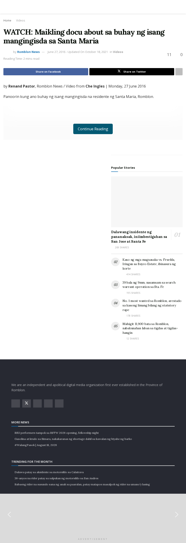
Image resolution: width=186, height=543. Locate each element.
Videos (20, 20)
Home (7, 20)
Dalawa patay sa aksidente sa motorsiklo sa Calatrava (49, 472)
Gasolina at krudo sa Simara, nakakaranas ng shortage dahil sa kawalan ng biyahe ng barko (73, 439)
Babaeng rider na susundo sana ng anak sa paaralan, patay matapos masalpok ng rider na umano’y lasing (82, 484)
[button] (9, 514)
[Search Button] (173, 7)
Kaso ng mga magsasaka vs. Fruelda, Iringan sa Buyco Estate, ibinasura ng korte (149, 264)
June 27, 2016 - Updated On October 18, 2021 (78, 52)
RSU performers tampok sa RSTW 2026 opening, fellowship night (57, 432)
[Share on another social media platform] (179, 71)
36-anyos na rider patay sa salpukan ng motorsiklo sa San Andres (56, 478)
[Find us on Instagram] (37, 403)
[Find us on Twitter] (26, 403)
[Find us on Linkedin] (59, 403)
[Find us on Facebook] (15, 403)
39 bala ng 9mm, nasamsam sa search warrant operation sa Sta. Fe (148, 284)
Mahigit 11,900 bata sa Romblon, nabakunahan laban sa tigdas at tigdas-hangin (150, 328)
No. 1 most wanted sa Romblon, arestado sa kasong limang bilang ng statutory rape (151, 305)
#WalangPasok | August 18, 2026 (36, 445)
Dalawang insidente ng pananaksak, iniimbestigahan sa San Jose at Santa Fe (139, 237)
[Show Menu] (13, 7)
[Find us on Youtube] (48, 403)
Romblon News (28, 52)
